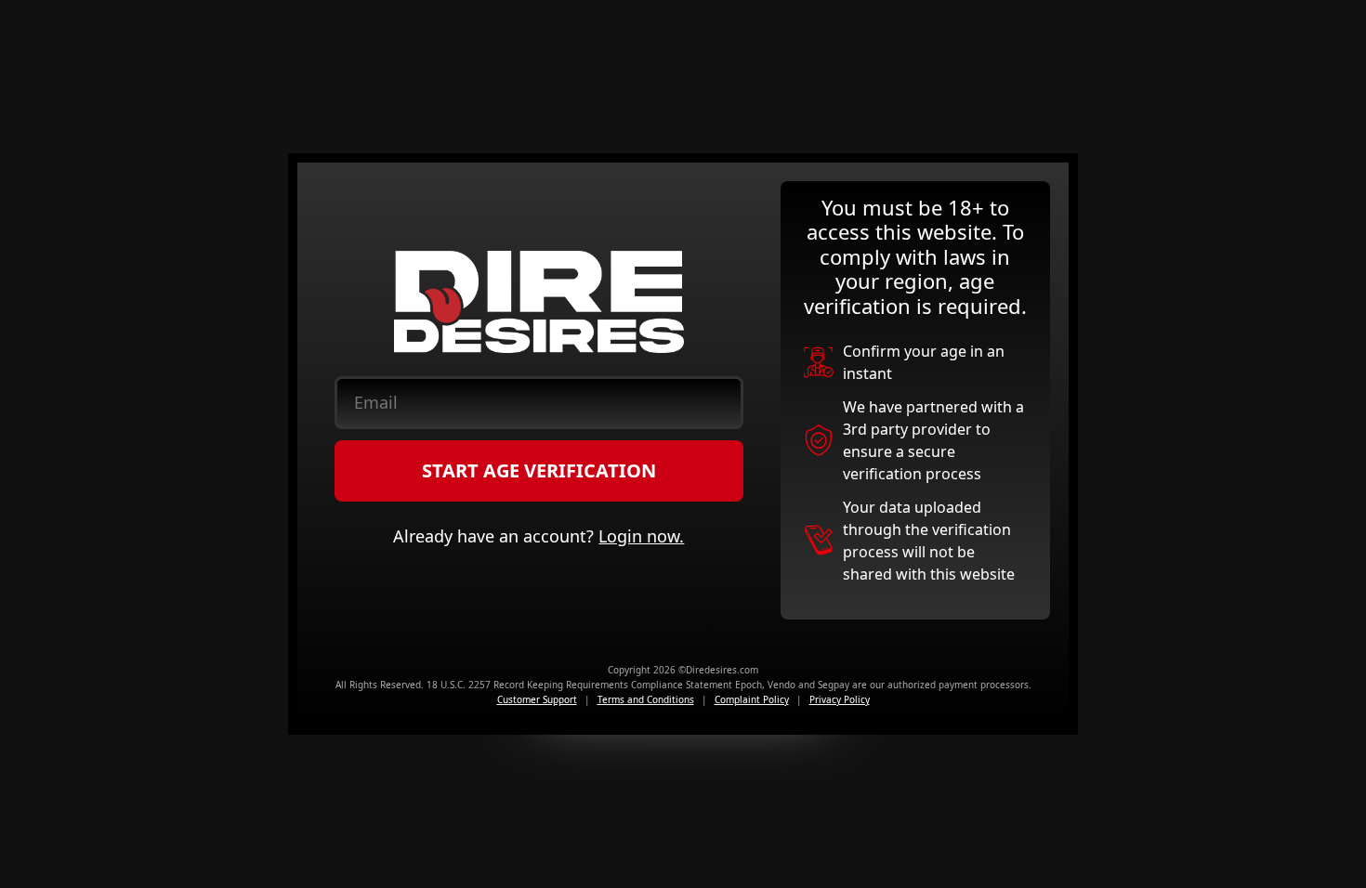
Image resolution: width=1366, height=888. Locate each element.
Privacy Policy (839, 699)
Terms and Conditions (646, 699)
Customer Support (537, 699)
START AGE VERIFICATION (539, 470)
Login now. (641, 536)
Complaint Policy (752, 699)
